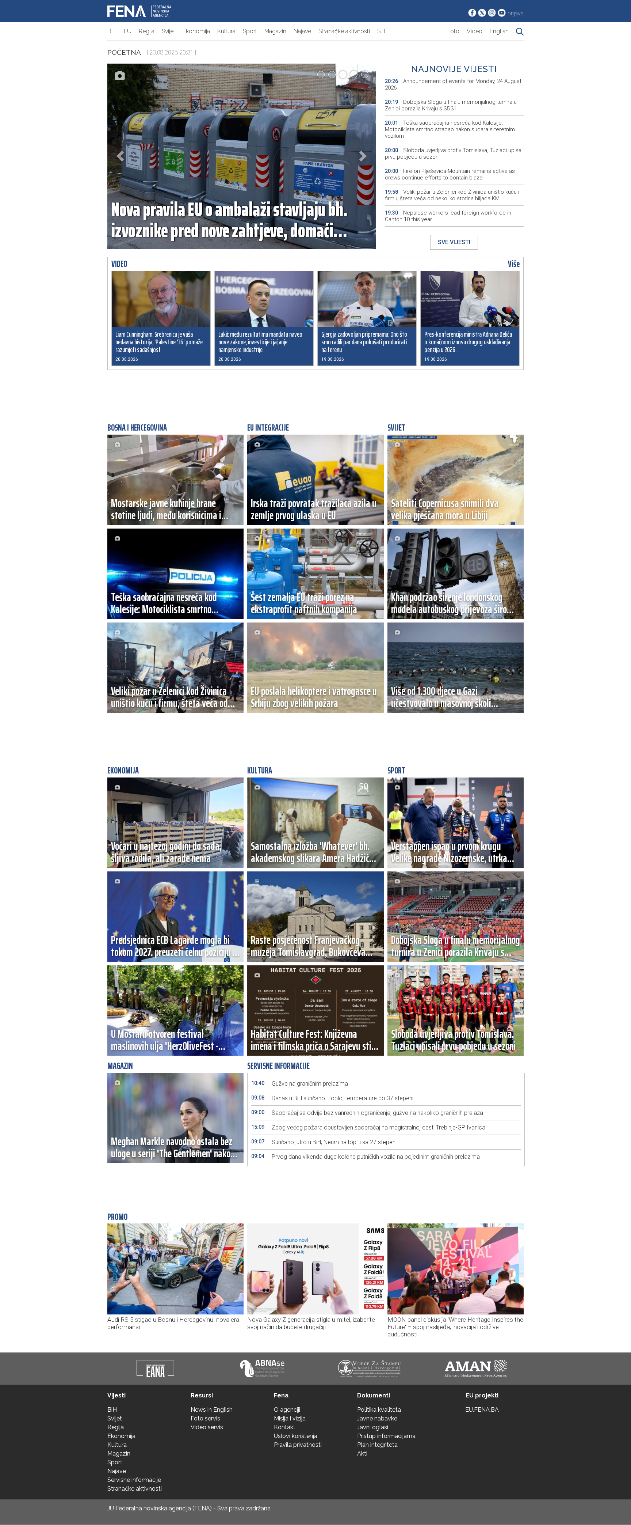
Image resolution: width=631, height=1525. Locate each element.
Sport (250, 31)
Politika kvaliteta (379, 1409)
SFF (382, 31)
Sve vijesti (454, 242)
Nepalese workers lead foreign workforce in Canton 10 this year (448, 216)
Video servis (207, 1427)
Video (474, 31)
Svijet (168, 31)
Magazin (275, 31)
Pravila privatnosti (298, 1444)
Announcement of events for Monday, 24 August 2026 (453, 84)
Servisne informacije (134, 1479)
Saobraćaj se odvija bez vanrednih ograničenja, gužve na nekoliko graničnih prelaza (367, 1112)
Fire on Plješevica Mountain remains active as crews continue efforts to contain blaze (450, 174)
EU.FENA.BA (482, 1409)
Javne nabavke (377, 1418)
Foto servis (205, 1418)
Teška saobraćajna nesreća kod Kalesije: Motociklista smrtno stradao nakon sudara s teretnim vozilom (450, 129)
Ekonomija (196, 31)
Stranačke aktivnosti (344, 31)
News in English (212, 1409)
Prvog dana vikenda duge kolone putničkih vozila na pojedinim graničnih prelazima (365, 1156)
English (499, 31)
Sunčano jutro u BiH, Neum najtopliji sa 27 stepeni (324, 1142)
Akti (362, 1453)
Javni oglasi (372, 1427)
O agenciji (287, 1409)
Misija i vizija (290, 1418)
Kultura (226, 31)
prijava (516, 13)
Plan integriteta (377, 1444)
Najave (302, 31)
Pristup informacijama (386, 1436)
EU (127, 31)
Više (514, 264)
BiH (111, 31)
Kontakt (284, 1427)
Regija (146, 31)
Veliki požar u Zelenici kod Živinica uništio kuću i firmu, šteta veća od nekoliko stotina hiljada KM (452, 195)
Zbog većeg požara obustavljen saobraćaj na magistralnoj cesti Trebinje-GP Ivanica (368, 1127)
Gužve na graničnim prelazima (299, 1083)
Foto (453, 31)
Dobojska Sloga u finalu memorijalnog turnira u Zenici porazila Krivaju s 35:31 (451, 105)
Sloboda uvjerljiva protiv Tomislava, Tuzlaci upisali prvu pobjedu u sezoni (454, 153)
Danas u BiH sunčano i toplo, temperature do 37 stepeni (332, 1098)
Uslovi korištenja (295, 1436)
